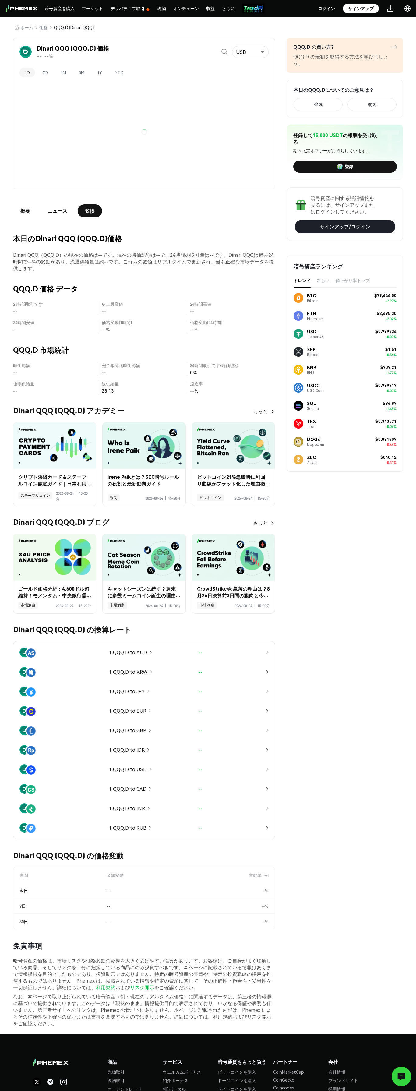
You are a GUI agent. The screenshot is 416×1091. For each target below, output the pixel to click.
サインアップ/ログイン (345, 226)
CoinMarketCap (288, 1072)
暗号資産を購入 (60, 8)
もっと (260, 411)
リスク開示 (142, 987)
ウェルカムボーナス (182, 1072)
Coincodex (283, 1087)
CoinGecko (283, 1079)
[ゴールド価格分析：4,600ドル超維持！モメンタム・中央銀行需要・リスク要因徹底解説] (54, 557)
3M (81, 72)
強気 (318, 104)
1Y (99, 72)
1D (27, 72)
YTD (119, 72)
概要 (25, 210)
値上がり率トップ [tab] (353, 280)
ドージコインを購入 (237, 1080)
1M (63, 72)
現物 (161, 8)
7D (45, 72)
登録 (349, 166)
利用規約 (105, 987)
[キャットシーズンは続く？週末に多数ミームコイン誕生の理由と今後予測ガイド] (144, 557)
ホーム (26, 27)
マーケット (92, 8)
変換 (90, 210)
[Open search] (224, 52)
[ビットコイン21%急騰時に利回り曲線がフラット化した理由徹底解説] (233, 445)
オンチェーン (186, 8)
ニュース (57, 210)
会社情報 (336, 1072)
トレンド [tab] (302, 280)
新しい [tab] (323, 280)
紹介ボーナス (175, 1080)
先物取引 (116, 1072)
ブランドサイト (343, 1080)
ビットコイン (210, 497)
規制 (113, 497)
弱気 (372, 104)
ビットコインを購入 (237, 1072)
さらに (228, 8)
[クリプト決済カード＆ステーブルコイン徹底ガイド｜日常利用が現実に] (54, 445)
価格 (43, 27)
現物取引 (116, 1080)
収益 (210, 8)
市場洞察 (28, 605)
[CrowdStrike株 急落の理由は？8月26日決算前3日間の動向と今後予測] (233, 557)
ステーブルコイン (35, 495)
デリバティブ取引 (128, 8)
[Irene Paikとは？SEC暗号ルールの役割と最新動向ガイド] (144, 445)
